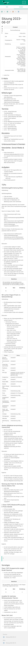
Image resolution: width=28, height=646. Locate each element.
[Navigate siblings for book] (4, 11)
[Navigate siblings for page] (15, 11)
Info (7, 7)
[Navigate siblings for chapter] (10, 11)
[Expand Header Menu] (24, 2)
